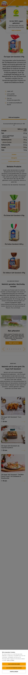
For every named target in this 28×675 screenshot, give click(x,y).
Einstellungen (14, 671)
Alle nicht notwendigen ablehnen (14, 667)
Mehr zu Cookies (10, 660)
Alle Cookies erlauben (14, 664)
